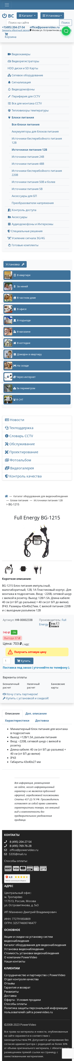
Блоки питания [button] (22, 117)
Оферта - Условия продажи (22, 1000)
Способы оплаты (15, 1004)
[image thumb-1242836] (24, 568)
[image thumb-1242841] (38, 568)
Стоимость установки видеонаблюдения (31, 953)
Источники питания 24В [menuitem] (28, 157)
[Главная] (6, 496)
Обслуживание (21, 444)
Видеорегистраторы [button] (25, 61)
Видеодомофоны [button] (23, 89)
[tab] (12, 713)
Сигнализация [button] (21, 82)
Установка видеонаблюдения (24, 949)
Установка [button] (52, 15)
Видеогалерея (21, 468)
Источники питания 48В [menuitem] (28, 164)
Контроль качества (25, 476)
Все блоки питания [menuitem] (25, 124)
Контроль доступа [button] (23, 210)
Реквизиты (11, 991)
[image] (37, 541)
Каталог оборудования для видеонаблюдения (35, 945)
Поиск (65, 23)
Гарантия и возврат (17, 987)
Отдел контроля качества (21, 979)
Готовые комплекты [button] (24, 245)
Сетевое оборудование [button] (27, 75)
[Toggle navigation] (7, 4)
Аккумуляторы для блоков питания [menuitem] (35, 131)
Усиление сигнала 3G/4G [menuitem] (28, 238)
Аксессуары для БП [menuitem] (24, 196)
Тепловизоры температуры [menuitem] (30, 110)
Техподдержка (20, 427)
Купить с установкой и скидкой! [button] (27, 698)
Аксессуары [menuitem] (19, 217)
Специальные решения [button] (26, 231)
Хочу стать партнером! (22, 694)
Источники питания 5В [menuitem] (27, 189)
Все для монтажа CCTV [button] (26, 103)
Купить (25, 661)
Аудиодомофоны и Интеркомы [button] (32, 224)
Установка (14, 264)
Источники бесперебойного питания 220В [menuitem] (37, 173)
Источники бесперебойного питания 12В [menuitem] (37, 141)
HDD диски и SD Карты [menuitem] (23, 68)
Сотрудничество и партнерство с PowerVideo (34, 975)
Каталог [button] (27, 15)
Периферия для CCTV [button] (25, 96)
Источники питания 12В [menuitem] (29, 150)
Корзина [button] (10, 37)
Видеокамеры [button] (20, 54)
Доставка (10, 996)
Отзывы (9, 983)
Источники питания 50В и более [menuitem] (33, 182)
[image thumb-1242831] (9, 568)
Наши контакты (14, 961)
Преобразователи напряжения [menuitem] (33, 203)
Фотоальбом (20, 460)
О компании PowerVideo (20, 957)
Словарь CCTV (20, 436)
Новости (16, 419)
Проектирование (23, 452)
